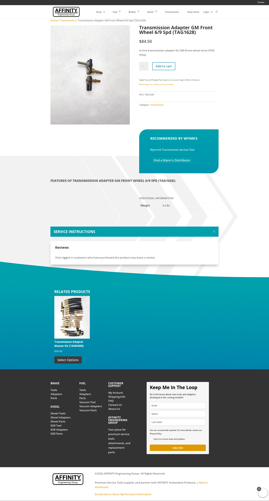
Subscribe (177, 447)
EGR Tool (56, 425)
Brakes (132, 11)
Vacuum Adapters (90, 406)
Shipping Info (116, 396)
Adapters (56, 394)
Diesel (150, 11)
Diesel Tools (58, 413)
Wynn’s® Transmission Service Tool (172, 149)
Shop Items (193, 11)
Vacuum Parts (88, 410)
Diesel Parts (58, 421)
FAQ (110, 401)
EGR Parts (57, 433)
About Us (114, 409)
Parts (54, 398)
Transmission (172, 11)
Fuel (115, 11)
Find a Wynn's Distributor (172, 160)
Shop (98, 12)
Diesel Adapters (61, 417)
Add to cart (164, 66)
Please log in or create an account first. (156, 84)
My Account (115, 392)
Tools (54, 390)
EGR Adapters (59, 429)
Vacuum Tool (87, 402)
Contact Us (115, 405)
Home (54, 20)
